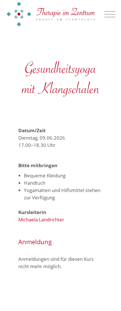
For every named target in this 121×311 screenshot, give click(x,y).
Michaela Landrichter (41, 219)
